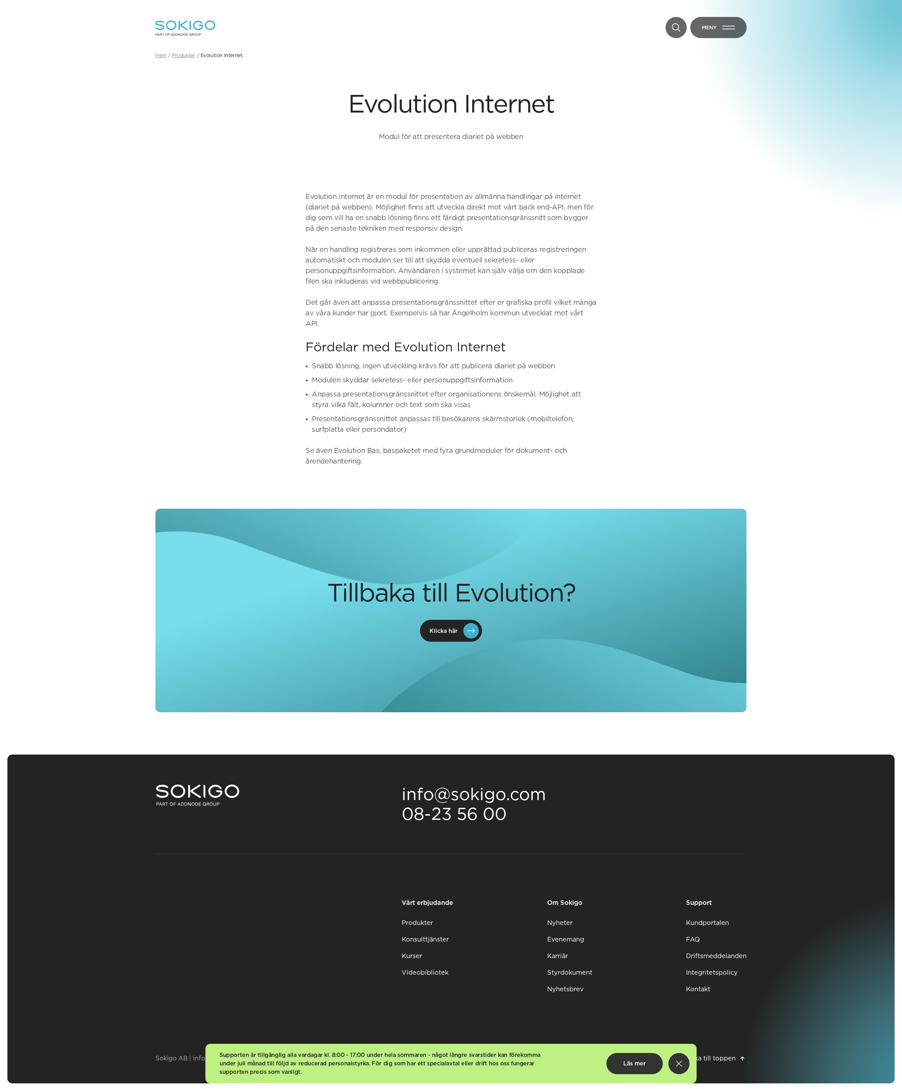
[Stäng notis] (679, 1063)
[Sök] (676, 27)
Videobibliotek (425, 972)
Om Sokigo (564, 902)
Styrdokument (569, 972)
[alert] (451, 1063)
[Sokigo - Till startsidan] (185, 28)
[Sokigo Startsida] (197, 795)
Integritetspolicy (712, 972)
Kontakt (698, 989)
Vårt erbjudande (427, 902)
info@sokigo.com (474, 794)
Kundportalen (707, 922)
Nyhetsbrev (565, 989)
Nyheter (560, 922)
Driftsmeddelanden (716, 956)
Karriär (557, 956)
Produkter (417, 922)
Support (699, 902)
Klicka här (444, 631)
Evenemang (565, 939)
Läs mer (634, 1063)
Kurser (412, 956)
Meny (724, 29)
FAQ (693, 939)
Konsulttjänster (425, 939)
